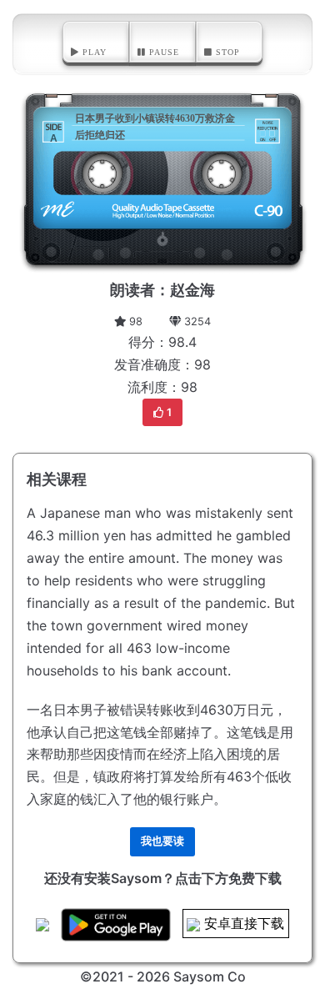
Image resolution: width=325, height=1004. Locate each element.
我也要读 (162, 841)
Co (237, 976)
